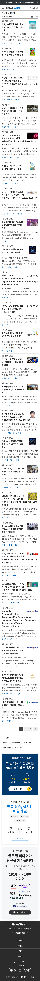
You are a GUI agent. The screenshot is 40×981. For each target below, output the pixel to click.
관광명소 (13, 694)
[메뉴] (3, 8)
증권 (3, 267)
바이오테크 (7, 747)
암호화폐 (5, 157)
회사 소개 (15, 977)
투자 (20, 378)
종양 (8, 575)
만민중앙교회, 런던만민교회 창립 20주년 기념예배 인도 (13, 389)
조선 (3, 721)
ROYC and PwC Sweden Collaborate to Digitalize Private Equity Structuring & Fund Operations (20, 280)
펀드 (3, 298)
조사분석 (17, 100)
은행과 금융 (5, 378)
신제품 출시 (16, 742)
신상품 (18, 43)
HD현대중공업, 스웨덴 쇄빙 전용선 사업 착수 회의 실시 (13, 705)
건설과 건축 (5, 214)
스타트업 (18, 747)
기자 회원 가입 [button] (20, 838)
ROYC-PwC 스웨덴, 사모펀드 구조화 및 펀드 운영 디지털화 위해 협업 (13, 309)
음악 (8, 69)
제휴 (8, 298)
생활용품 (5, 43)
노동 (3, 100)
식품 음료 (5, 487)
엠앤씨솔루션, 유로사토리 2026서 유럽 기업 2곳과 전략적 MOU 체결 (13, 529)
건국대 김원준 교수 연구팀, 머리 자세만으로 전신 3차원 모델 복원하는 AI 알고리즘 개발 (16, 417)
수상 (9, 241)
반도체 (9, 267)
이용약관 (23, 977)
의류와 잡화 (5, 127)
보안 (11, 157)
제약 (3, 351)
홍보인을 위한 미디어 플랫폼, (20, 3)
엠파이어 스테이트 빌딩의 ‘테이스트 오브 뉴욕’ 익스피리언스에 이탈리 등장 (12, 678)
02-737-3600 (21, 962)
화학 (13, 214)
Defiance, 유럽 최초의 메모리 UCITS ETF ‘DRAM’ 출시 (12, 444)
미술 (11, 183)
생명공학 (5, 639)
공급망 (5, 742)
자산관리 (14, 378)
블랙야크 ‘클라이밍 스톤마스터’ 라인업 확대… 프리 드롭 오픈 (12, 111)
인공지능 (11, 433)
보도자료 (20, 940)
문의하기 (20, 965)
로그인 (8, 977)
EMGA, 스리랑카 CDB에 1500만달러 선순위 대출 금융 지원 (13, 362)
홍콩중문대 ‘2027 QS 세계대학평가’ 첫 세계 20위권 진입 (13, 225)
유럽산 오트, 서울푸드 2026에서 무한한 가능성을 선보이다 (13, 471)
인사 (16, 639)
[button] (32, 16)
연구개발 (10, 351)
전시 (16, 487)
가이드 (20, 951)
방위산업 (10, 545)
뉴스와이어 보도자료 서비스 (20, 758)
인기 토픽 (6, 738)
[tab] (20, 940)
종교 (3, 406)
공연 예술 (5, 183)
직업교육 (10, 100)
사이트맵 (31, 977)
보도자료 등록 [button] (20, 933)
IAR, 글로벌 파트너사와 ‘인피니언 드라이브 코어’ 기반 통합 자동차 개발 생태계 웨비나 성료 (17, 587)
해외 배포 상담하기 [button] (20, 912)
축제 (3, 69)
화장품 (12, 43)
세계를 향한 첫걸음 (20, 850)
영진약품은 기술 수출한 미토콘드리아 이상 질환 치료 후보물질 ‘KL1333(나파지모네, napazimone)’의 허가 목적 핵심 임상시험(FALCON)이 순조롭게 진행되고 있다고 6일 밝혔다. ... (19, 348)
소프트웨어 (11, 603)
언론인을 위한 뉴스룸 (20, 802)
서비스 (20, 946)
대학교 (4, 241)
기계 (3, 545)
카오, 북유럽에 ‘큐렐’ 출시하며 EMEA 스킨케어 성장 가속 (12, 27)
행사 (13, 69)
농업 (11, 487)
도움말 (20, 956)
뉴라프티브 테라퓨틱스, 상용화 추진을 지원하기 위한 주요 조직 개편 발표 (12, 650)
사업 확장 (19, 214)
